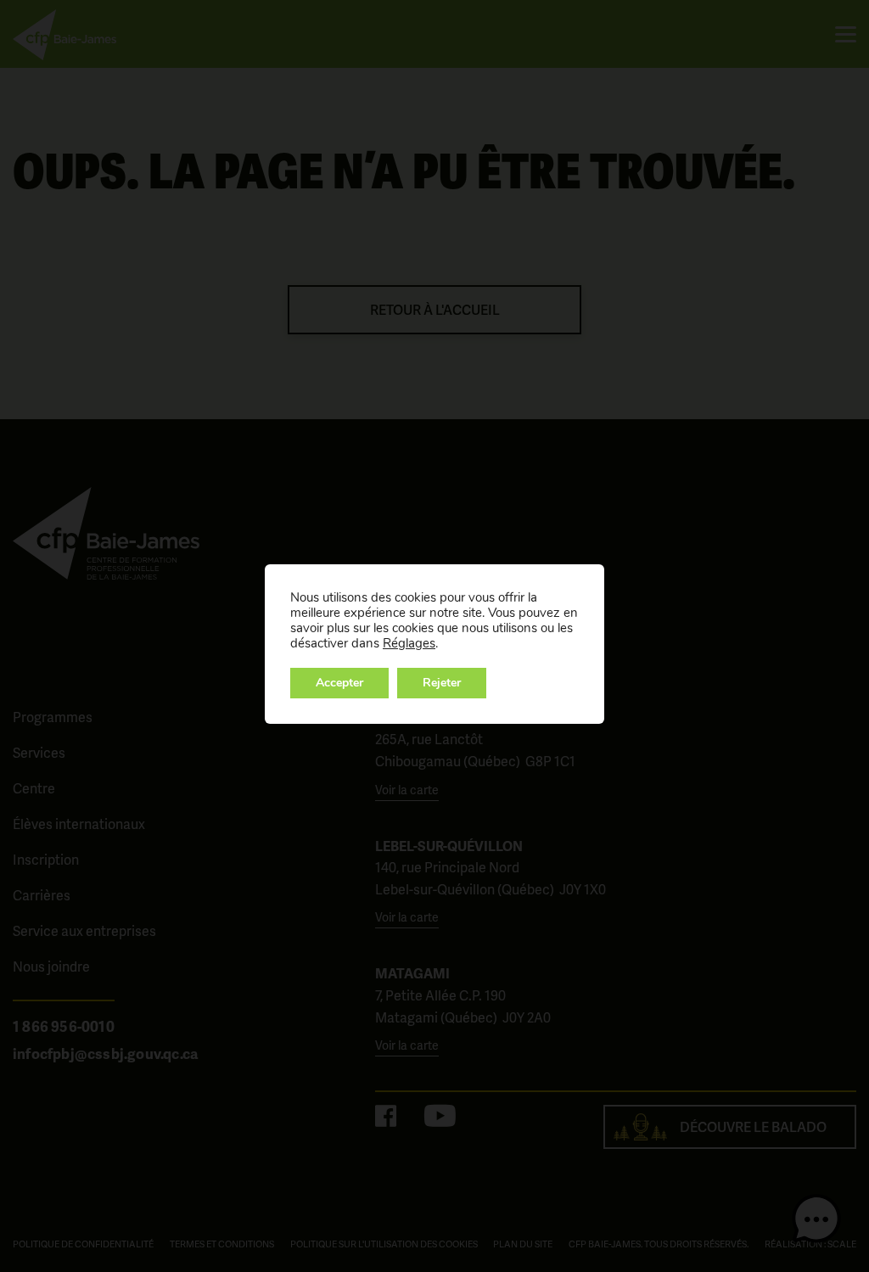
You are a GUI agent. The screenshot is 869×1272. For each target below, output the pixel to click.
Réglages (409, 643)
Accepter (339, 683)
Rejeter (442, 683)
